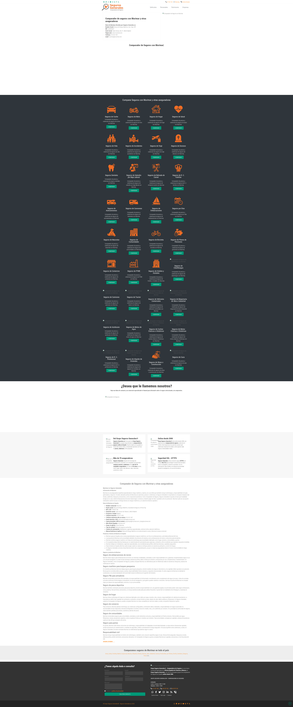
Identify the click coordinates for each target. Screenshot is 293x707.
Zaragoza (185, 653)
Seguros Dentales (111, 175)
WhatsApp (177, 2)
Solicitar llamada (186, 2)
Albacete (134, 653)
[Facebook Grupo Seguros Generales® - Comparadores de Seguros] (104, 2)
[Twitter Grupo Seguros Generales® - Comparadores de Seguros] (106, 2)
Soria (106, 653)
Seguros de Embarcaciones (156, 209)
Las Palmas (169, 653)
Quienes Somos (154, 695)
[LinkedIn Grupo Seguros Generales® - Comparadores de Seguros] (167, 692)
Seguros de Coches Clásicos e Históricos (156, 330)
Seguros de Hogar (156, 117)
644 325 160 (165, 688)
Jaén (147, 653)
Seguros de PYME (133, 271)
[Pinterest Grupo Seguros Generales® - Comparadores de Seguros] (116, 2)
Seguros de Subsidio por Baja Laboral (133, 176)
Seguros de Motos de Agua (133, 328)
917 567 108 (169, 2)
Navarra (130, 653)
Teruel (145, 655)
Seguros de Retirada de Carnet (156, 176)
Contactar (169, 695)
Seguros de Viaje (156, 146)
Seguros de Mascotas (111, 240)
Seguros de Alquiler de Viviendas (134, 360)
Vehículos (153, 7)
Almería (139, 653)
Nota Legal (163, 695)
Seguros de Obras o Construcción (156, 363)
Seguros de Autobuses (111, 327)
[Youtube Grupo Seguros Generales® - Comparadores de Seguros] (110, 2)
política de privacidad (117, 691)
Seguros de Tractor (134, 297)
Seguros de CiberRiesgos (178, 267)
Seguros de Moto (134, 117)
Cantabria (179, 653)
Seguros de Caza (178, 357)
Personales (164, 7)
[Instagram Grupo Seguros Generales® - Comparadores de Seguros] (112, 2)
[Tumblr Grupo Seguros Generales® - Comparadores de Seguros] (114, 2)
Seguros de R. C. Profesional (112, 358)
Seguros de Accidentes (134, 146)
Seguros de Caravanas (134, 208)
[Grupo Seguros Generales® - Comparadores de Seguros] (130, 10)
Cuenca (157, 653)
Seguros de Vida (111, 146)
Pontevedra (163, 653)
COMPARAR (111, 127)
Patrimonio (175, 7)
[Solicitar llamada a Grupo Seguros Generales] (175, 692)
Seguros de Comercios (111, 271)
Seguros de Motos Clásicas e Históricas (178, 330)
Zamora (144, 653)
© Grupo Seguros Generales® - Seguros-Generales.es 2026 (119, 703)
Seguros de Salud (178, 117)
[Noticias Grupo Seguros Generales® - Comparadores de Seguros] (118, 2)
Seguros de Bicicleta (156, 240)
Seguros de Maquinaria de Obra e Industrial (178, 300)
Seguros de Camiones (111, 297)
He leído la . (115, 691)
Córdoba (114, 653)
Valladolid (152, 653)
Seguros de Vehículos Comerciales (156, 300)
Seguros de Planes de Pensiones (178, 241)
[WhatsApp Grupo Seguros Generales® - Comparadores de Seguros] (108, 2)
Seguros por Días (178, 208)
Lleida (110, 653)
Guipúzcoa (124, 653)
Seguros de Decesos (178, 146)
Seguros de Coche (111, 117)
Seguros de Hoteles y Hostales (156, 272)
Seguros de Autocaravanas (111, 209)
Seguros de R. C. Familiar (178, 176)
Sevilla (175, 653)
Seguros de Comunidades (134, 241)
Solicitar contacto (124, 694)
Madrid (119, 653)
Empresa (185, 7)
